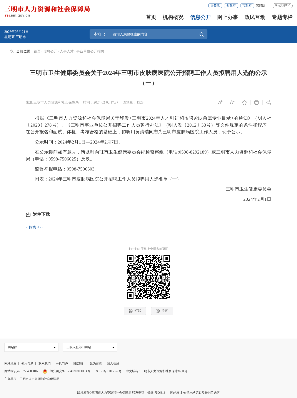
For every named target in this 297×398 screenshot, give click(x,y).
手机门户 (62, 363)
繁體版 (260, 5)
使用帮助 (27, 363)
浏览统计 (79, 363)
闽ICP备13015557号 (108, 371)
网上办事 (227, 17)
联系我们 (44, 363)
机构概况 (173, 17)
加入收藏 (113, 363)
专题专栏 (282, 17)
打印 (137, 311)
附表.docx (36, 227)
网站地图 (10, 363)
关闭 (165, 311)
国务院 (215, 5)
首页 (151, 17)
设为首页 (96, 363)
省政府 (231, 5)
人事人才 (67, 51)
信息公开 (200, 17)
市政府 (247, 5)
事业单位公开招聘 (90, 51)
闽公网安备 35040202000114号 (69, 371)
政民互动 (255, 17)
